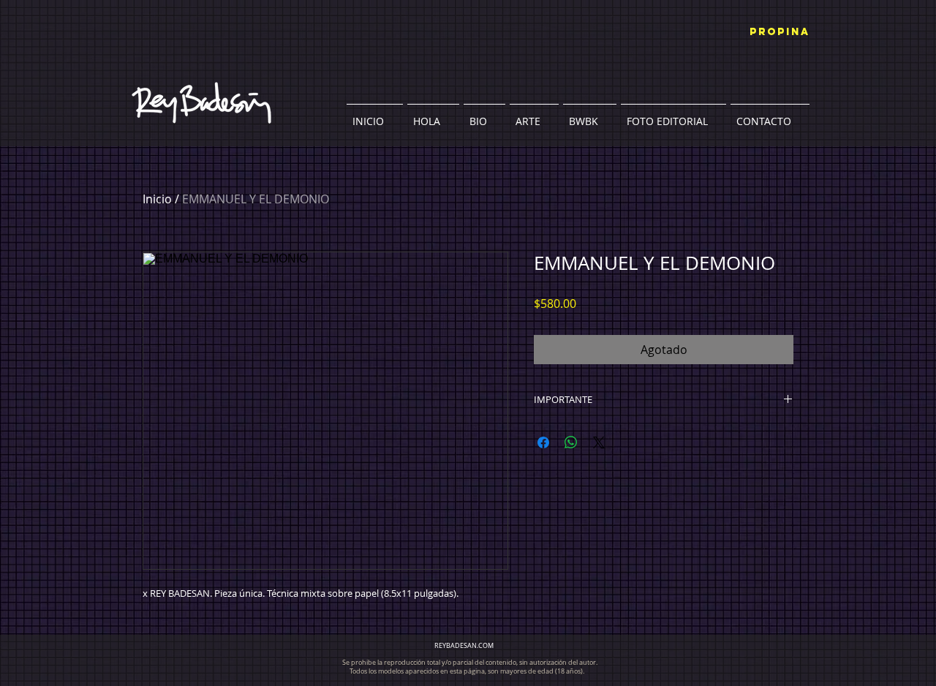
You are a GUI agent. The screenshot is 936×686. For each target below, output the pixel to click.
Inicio (157, 199)
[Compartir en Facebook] (543, 442)
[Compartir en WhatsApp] (571, 442)
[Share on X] (599, 442)
